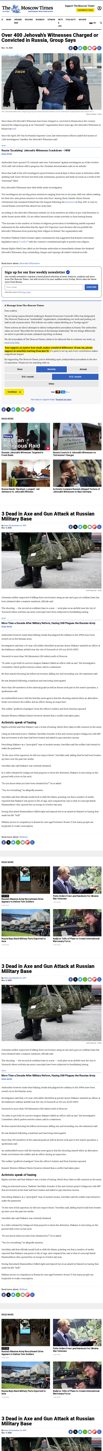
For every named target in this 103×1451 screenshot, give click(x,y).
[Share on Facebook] (70, 48)
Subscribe (91, 287)
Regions (29, 20)
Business (40, 20)
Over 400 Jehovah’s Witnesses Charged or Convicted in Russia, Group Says (50, 37)
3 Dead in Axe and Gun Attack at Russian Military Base (48, 516)
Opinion (51, 20)
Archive (82, 20)
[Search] (101, 23)
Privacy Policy (26, 292)
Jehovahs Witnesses (29, 263)
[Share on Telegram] (80, 48)
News (8, 20)
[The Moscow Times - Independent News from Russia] (27, 8)
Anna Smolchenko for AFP (15, 526)
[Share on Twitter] (75, 48)
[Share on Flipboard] (94, 48)
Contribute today (85, 10)
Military (23, 837)
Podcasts (71, 20)
